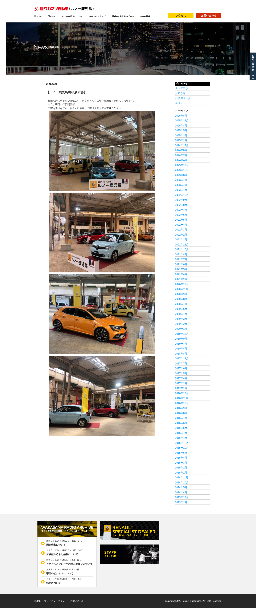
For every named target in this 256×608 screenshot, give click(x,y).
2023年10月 (182, 170)
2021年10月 (182, 249)
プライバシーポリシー (55, 601)
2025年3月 (181, 135)
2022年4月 (181, 224)
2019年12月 (182, 333)
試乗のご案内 (122, 16)
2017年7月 (181, 363)
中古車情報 (145, 16)
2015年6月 (181, 452)
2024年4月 (181, 160)
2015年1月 (181, 472)
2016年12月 (182, 393)
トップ (39, 16)
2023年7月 (181, 179)
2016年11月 (181, 398)
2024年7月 (181, 155)
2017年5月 (181, 373)
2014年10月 (182, 482)
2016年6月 (181, 423)
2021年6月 (181, 264)
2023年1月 (181, 189)
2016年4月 (181, 432)
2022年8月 (181, 204)
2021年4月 (181, 274)
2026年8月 (181, 115)
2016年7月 (181, 417)
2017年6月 (181, 368)
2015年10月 (182, 447)
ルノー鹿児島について (72, 16)
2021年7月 (181, 259)
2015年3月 (181, 462)
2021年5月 (181, 269)
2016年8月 (181, 413)
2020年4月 (181, 313)
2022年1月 (181, 239)
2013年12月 (182, 497)
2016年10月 (182, 403)
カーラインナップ (97, 16)
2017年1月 (181, 388)
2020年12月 (182, 284)
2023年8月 (181, 175)
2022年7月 (181, 209)
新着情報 (51, 16)
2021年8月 (181, 254)
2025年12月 (182, 120)
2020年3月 (181, 318)
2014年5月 (181, 487)
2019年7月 (181, 343)
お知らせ (180, 93)
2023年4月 (181, 185)
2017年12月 (182, 358)
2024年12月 (182, 145)
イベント (180, 103)
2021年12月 (182, 244)
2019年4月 (181, 348)
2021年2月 (181, 279)
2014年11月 (181, 477)
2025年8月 (181, 125)
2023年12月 (182, 165)
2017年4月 (181, 378)
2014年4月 (181, 492)
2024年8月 (181, 150)
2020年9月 (181, 294)
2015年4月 (181, 457)
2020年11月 (181, 289)
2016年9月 (181, 408)
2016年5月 (181, 427)
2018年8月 (181, 353)
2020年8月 (181, 298)
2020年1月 (181, 328)
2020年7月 (181, 304)
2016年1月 (181, 437)
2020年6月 (181, 308)
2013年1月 (181, 502)
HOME (37, 601)
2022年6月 (181, 214)
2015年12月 (182, 442)
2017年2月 (181, 383)
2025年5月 (181, 130)
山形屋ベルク (183, 98)
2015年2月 (181, 467)
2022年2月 (181, 234)
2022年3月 (181, 229)
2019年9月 (181, 338)
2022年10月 (182, 194)
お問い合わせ (77, 601)
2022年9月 (181, 199)
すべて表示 (181, 88)
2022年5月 (181, 219)
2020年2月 (181, 323)
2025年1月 (181, 140)
